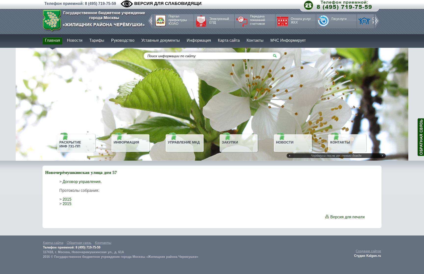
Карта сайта (53, 243)
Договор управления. (82, 182)
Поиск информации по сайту (171, 56)
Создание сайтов (368, 251)
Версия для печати (347, 217)
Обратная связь (79, 243)
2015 (67, 199)
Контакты (103, 243)
